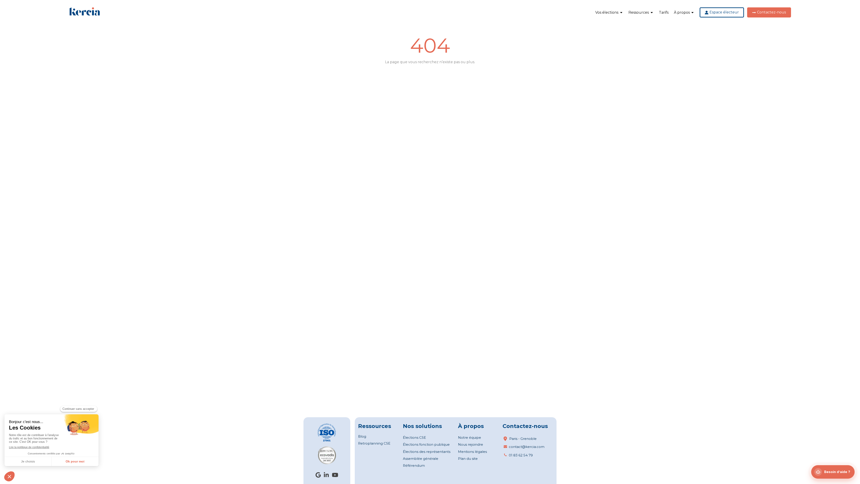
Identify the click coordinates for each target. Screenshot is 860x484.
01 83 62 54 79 (521, 455)
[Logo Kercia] (84, 15)
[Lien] (327, 432)
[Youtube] (335, 476)
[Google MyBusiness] (318, 476)
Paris (513, 438)
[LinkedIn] (326, 476)
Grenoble (528, 438)
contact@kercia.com (526, 447)
